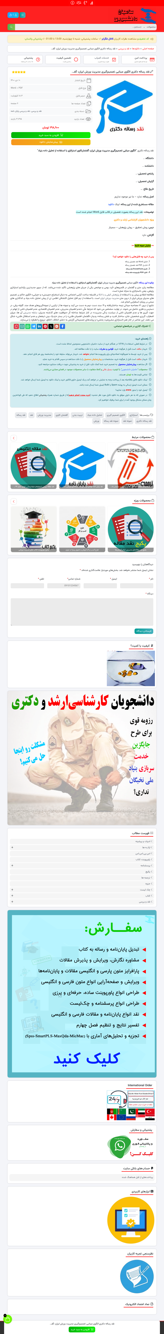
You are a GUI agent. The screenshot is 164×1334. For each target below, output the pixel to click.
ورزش (96, 421)
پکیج (148, 872)
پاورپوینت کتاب (143, 859)
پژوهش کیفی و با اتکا (109, 295)
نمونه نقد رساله (111, 421)
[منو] (22, 15)
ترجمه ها (145, 878)
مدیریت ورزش (109, 283)
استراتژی (134, 415)
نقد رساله (20, 415)
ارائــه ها (146, 847)
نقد (31, 415)
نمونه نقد (127, 421)
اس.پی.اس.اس (142, 854)
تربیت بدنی (77, 415)
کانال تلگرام (107, 39)
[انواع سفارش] (82, 994)
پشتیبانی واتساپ (33, 39)
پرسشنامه (145, 866)
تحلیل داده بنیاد (94, 415)
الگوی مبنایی (132, 283)
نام (151, 579)
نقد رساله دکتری (144, 421)
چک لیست (145, 890)
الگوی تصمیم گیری (116, 415)
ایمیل (113, 579)
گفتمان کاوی (62, 415)
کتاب (147, 896)
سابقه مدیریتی (30, 313)
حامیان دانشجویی (129, 369)
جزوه (147, 884)
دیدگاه (149, 594)
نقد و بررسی (36, 111)
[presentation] (13, 438)
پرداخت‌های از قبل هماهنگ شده (137, 1177)
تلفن (41, 579)
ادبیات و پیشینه (142, 841)
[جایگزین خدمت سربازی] (82, 758)
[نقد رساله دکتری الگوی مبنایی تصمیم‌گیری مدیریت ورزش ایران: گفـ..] (125, 106)
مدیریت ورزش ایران (109, 298)
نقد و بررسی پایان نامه (20, 111)
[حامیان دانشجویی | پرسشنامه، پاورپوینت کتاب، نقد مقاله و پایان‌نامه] (132, 15)
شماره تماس (73, 579)
